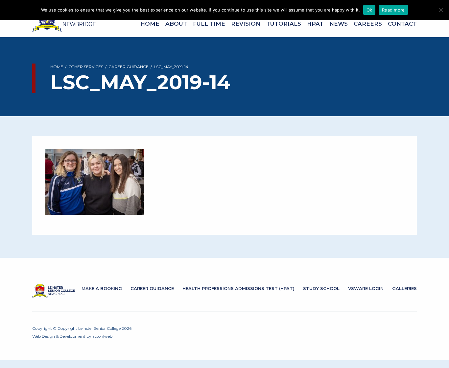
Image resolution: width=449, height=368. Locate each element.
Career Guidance (152, 288)
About (176, 23)
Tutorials (283, 23)
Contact (402, 23)
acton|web (102, 336)
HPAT (315, 23)
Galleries (404, 288)
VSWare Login (366, 288)
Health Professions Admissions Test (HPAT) (238, 288)
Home (149, 23)
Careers (368, 23)
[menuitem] (149, 24)
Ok (369, 10)
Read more (393, 10)
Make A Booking (102, 288)
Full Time (209, 23)
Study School (321, 288)
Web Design (43, 336)
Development (72, 336)
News (338, 23)
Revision (245, 23)
